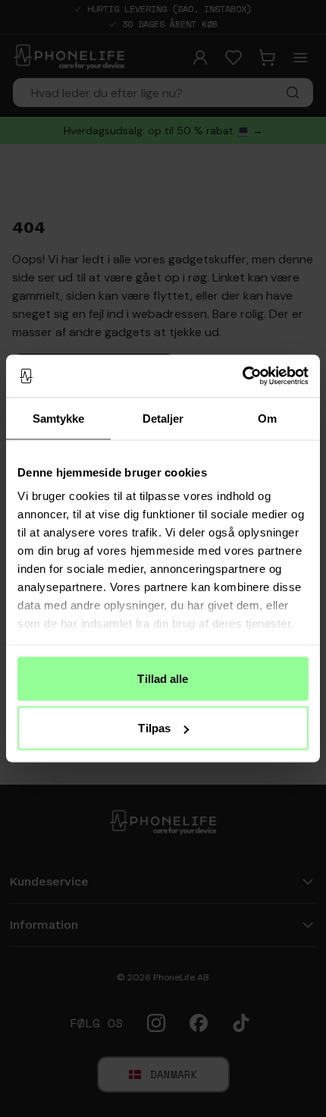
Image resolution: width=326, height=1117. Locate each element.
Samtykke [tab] (59, 417)
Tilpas (154, 728)
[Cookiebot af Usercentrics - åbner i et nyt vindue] (242, 376)
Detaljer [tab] (163, 417)
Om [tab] (267, 417)
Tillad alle (162, 678)
